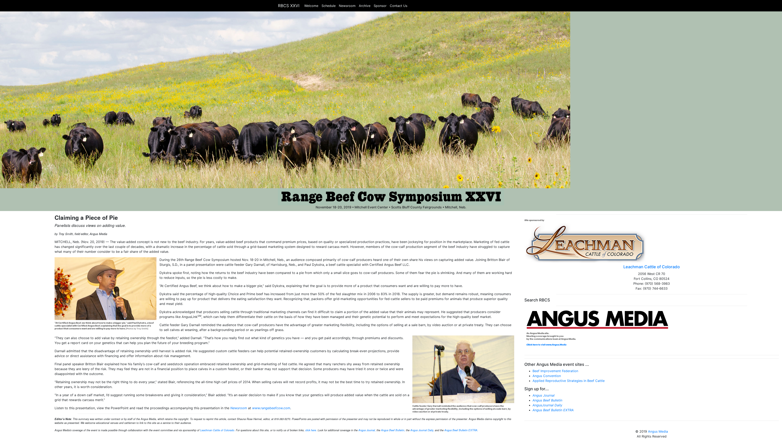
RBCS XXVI (288, 5)
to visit (552, 344)
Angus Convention (547, 376)
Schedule (329, 6)
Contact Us (398, 6)
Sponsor (380, 6)
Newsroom (347, 6)
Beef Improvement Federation (555, 371)
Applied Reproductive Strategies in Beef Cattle (569, 381)
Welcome (311, 6)
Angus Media (658, 431)
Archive (364, 6)
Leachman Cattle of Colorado (651, 266)
